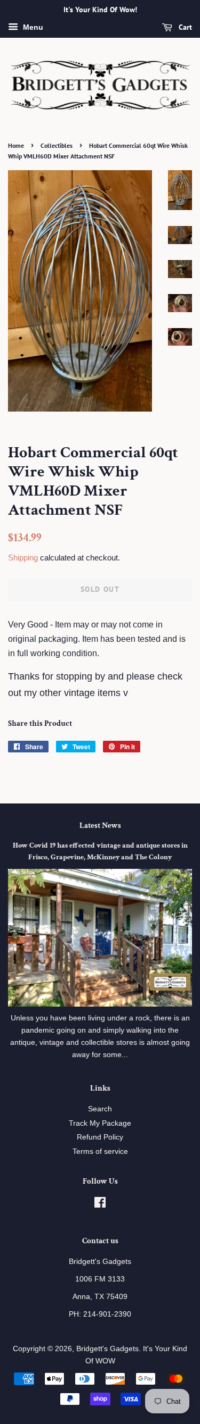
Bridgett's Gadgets (107, 1349)
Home (16, 145)
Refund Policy (100, 1137)
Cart (184, 27)
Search (100, 1109)
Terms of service (100, 1151)
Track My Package (100, 1123)
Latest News (100, 825)
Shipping (23, 557)
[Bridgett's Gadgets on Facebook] (100, 1205)
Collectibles (57, 145)
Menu (32, 27)
